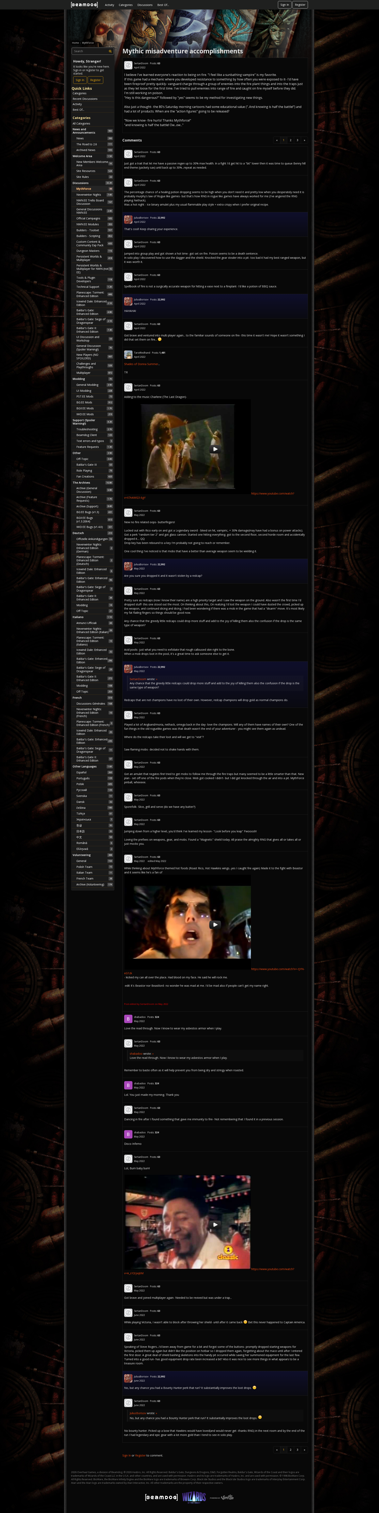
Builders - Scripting (94, 236)
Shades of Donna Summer (141, 364)
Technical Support (94, 287)
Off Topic (94, 611)
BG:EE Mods (94, 402)
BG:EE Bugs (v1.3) (94, 512)
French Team (94, 878)
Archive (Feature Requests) (94, 498)
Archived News (94, 150)
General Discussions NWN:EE (94, 211)
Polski (94, 784)
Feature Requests (94, 447)
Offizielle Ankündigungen (94, 539)
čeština (94, 808)
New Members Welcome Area (94, 163)
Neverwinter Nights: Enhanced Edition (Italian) (94, 630)
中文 (94, 837)
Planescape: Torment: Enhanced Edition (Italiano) (94, 641)
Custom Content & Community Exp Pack (94, 243)
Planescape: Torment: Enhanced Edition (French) (94, 723)
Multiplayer (94, 373)
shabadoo (140, 1017)
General (94, 861)
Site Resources (94, 171)
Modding (94, 605)
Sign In (284, 5)
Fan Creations (94, 476)
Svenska (94, 796)
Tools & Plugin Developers (94, 279)
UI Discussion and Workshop (94, 338)
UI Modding (94, 391)
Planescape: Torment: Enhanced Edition (94, 294)
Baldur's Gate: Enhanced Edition (94, 312)
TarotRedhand (142, 352)
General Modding (94, 385)
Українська (94, 819)
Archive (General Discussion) (94, 490)
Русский (94, 790)
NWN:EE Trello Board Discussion (94, 202)
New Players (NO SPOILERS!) (94, 356)
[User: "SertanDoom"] (128, 65)
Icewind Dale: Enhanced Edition (94, 303)
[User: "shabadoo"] (128, 1019)
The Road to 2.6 (94, 144)
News (94, 138)
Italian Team (94, 872)
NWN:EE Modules (94, 224)
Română (94, 843)
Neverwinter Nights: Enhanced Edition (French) (94, 712)
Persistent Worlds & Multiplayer (94, 258)
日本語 (94, 831)
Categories (126, 5)
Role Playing (94, 470)
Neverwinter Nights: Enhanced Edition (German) (94, 548)
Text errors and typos (94, 441)
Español (94, 772)
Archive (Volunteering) (94, 884)
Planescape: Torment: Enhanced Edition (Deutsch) (94, 560)
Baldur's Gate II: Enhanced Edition (94, 329)
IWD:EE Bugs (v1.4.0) (94, 527)
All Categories (81, 123)
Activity (109, 5)
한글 (94, 825)
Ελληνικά (94, 849)
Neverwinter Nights (94, 194)
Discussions (145, 5)
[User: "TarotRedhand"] (128, 354)
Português (94, 778)
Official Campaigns (94, 218)
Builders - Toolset (94, 230)
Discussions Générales (94, 703)
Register (300, 5)
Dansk (94, 802)
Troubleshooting (94, 429)
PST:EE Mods (94, 396)
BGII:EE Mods (94, 408)
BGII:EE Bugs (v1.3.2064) (94, 519)
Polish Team (94, 867)
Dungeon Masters (94, 251)
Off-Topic (94, 459)
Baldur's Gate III (94, 464)
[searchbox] (93, 51)
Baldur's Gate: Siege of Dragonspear (94, 321)
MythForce (94, 189)
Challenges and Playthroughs (94, 365)
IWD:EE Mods (94, 414)
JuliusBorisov (141, 217)
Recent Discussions (85, 99)
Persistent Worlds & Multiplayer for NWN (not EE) (94, 268)
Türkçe (94, 813)
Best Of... (163, 5)
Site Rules (94, 177)
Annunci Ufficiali (94, 623)
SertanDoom (141, 63)
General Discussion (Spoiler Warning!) (94, 347)
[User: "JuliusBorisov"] (128, 219)
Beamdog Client (94, 435)
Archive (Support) (94, 506)
